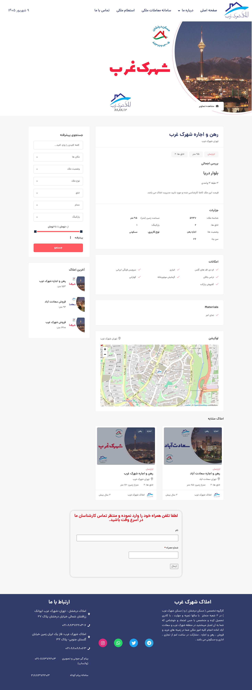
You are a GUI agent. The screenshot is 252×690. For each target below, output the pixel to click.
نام (176, 530)
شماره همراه (171, 547)
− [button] (105, 354)
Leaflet (187, 405)
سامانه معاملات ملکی (156, 10)
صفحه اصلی (208, 10)
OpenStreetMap (200, 405)
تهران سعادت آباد (207, 479)
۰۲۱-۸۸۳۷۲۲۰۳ (45, 659)
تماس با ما (102, 10)
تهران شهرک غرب (210, 141)
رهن (189, 232)
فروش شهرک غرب (56, 322)
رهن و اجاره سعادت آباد (205, 473)
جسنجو (58, 248)
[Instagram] (103, 643)
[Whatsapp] (118, 643)
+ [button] (105, 349)
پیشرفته (78, 238)
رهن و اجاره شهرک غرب (138, 473)
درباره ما (187, 10)
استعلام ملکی (125, 10)
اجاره (193, 232)
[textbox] (58, 157)
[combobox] (58, 157)
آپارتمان (211, 154)
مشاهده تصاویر (207, 106)
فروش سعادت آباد (55, 302)
